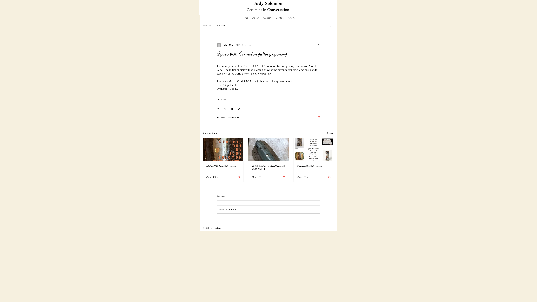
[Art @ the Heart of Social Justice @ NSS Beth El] (268, 149)
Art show (221, 25)
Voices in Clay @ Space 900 (309, 165)
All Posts (207, 25)
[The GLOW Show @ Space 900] (223, 149)
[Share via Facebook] (218, 108)
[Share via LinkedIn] (231, 108)
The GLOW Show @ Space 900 (221, 165)
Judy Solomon (268, 3)
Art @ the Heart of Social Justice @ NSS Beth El (268, 167)
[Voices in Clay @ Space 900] (314, 149)
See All (330, 133)
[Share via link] (238, 108)
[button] (330, 26)
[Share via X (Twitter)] (225, 108)
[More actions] (318, 45)
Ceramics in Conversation (268, 9)
